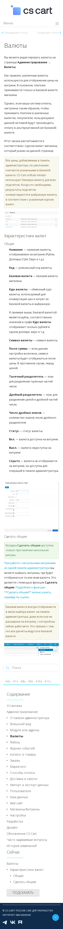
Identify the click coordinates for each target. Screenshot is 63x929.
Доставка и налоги (23, 779)
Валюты (16, 736)
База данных (19, 797)
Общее (18, 876)
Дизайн (12, 827)
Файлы (15, 742)
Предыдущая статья (16, 32)
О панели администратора (29, 718)
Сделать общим (24, 882)
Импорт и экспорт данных (29, 785)
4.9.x (30, 681)
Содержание (18, 694)
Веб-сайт (16, 803)
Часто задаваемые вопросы (27, 840)
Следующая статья (48, 32)
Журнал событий (22, 748)
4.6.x (8, 681)
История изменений (22, 846)
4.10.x (39, 681)
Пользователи (20, 791)
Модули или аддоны (24, 730)
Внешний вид (20, 724)
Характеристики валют (27, 870)
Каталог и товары (23, 754)
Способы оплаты (22, 773)
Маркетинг (18, 767)
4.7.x (15, 681)
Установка (14, 706)
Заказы (15, 760)
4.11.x (48, 681)
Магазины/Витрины (25, 809)
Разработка (15, 821)
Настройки (18, 815)
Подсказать (23, 892)
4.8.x (23, 681)
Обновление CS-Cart (21, 834)
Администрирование (22, 712)
